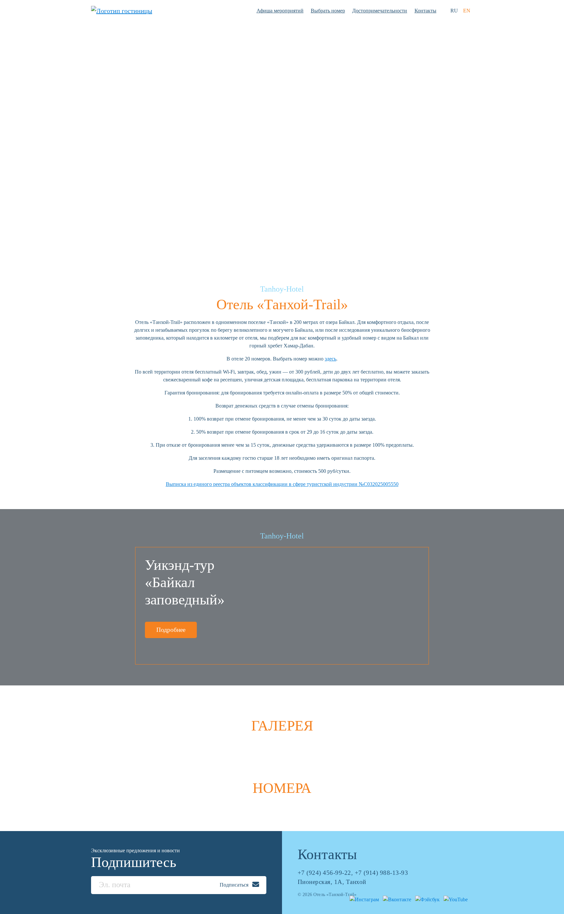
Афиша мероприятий (280, 10)
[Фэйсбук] (426, 899)
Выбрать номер (328, 10)
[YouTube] (454, 899)
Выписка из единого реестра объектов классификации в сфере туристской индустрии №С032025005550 (282, 484)
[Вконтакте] (395, 899)
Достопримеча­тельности (379, 10)
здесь (330, 358)
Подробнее (170, 629)
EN (466, 10)
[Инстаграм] (363, 899)
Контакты (425, 10)
